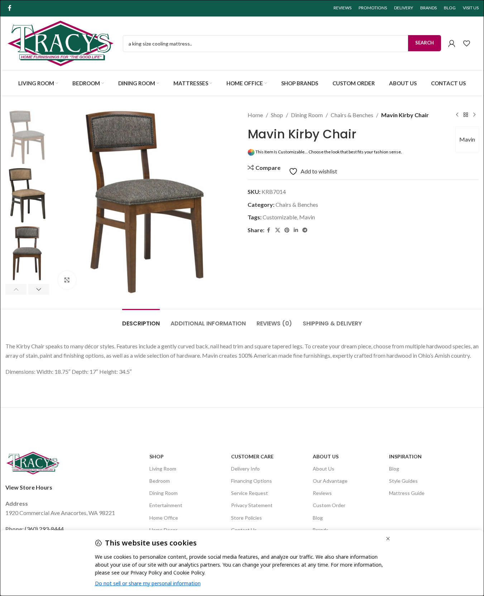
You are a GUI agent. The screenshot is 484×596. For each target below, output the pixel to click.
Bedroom (159, 481)
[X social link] (277, 230)
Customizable (280, 217)
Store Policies (246, 518)
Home (255, 114)
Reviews (322, 493)
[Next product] (474, 115)
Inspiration (405, 456)
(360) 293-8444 (44, 528)
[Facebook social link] (9, 8)
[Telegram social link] (305, 230)
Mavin (467, 139)
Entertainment (165, 505)
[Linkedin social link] (296, 230)
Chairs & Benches (352, 114)
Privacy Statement (252, 505)
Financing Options (251, 481)
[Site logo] (60, 42)
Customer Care (252, 456)
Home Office (163, 518)
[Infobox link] (471, 43)
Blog (318, 518)
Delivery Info (245, 469)
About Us (326, 456)
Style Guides (403, 481)
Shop (277, 114)
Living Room (162, 469)
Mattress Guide (407, 493)
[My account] (452, 43)
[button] (16, 289)
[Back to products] (465, 115)
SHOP (156, 456)
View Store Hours (28, 487)
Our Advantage (330, 481)
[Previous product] (457, 115)
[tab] (141, 320)
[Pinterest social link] (287, 230)
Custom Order (329, 505)
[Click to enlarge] (67, 280)
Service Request (249, 493)
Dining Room (307, 114)
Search (424, 43)
